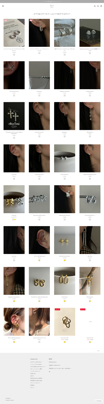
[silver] (14, 54)
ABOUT (32, 375)
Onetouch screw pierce (39, 132)
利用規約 (32, 385)
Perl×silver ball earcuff (14, 91)
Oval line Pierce (65, 296)
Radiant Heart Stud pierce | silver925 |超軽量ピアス (90, 48)
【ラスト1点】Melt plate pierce (14, 337)
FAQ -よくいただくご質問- (36, 369)
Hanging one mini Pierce (64, 91)
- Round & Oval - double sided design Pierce (39, 296)
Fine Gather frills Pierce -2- (90, 215)
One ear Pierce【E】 (65, 337)
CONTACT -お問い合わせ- (36, 362)
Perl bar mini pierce (64, 174)
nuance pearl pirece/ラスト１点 (39, 337)
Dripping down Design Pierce (14, 296)
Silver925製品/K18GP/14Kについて (37, 366)
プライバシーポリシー (35, 382)
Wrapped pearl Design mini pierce (89, 174)
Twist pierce (14, 215)
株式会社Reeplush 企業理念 (36, 378)
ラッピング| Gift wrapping (35, 364)
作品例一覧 (32, 373)
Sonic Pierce (14, 256)
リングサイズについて (35, 371)
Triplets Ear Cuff (90, 337)
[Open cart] (101, 6)
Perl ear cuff (14, 174)
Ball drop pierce (90, 132)
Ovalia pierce (39, 91)
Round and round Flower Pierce (39, 215)
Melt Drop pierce (90, 296)
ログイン (32, 387)
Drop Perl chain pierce (39, 174)
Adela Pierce (90, 256)
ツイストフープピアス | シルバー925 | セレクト (39, 48)
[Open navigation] (3, 6)
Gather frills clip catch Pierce (64, 215)
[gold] (15, 219)
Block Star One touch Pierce (64, 256)
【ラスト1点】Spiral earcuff (39, 256)
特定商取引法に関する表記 (36, 380)
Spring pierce (64, 132)
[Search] (98, 6)
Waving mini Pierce (90, 91)
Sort (99, 350)
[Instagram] (49, 371)
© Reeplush (8, 398)
